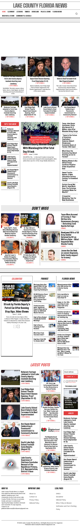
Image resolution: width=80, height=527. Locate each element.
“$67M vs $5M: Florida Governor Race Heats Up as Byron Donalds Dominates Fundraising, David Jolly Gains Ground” (64, 326)
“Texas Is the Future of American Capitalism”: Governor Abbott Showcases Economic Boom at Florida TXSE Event (69, 141)
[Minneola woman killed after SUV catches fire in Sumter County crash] (75, 285)
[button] (76, 14)
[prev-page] (14, 326)
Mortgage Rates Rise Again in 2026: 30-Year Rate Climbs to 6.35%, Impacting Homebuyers (41, 287)
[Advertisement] (40, 38)
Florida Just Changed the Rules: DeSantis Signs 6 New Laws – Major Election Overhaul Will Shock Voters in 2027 (64, 339)
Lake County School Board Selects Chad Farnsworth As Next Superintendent (66, 78)
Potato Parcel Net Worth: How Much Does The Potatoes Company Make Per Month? (69, 188)
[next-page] (18, 326)
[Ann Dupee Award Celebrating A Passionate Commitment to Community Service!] (70, 102)
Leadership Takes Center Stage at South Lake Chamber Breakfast (51, 468)
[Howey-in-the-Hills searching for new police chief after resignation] (75, 303)
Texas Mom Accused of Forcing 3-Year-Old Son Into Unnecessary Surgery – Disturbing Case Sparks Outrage (70, 220)
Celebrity (10, 237)
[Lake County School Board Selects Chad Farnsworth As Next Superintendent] (66, 66)
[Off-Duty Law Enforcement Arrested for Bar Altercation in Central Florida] (50, 376)
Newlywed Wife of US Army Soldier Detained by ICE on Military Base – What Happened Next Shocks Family (70, 238)
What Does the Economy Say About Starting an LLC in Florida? (69, 154)
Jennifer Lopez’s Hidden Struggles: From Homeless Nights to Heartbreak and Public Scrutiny (10, 258)
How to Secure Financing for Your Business (39, 326)
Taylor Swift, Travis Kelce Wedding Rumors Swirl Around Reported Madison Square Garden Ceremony (10, 231)
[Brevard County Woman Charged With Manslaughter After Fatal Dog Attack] (40, 133)
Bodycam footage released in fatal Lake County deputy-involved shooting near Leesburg (10, 111)
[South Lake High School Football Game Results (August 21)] (3, 183)
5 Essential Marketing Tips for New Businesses (69, 198)
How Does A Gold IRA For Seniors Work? (40, 340)
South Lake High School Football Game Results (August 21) (12, 185)
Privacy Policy (72, 382)
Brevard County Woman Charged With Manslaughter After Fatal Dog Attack (39, 148)
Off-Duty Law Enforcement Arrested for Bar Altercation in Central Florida (51, 386)
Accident (29, 237)
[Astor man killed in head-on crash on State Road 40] (75, 295)
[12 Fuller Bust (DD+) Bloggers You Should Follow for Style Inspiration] (30, 247)
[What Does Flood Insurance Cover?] (52, 333)
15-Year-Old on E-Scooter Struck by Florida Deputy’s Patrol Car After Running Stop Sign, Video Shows (29, 231)
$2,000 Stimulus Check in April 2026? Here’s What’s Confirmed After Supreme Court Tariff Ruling (41, 297)
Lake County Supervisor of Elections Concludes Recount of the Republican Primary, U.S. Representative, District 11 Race (29, 464)
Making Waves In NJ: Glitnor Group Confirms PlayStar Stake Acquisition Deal (70, 165)
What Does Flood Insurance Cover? (39, 334)
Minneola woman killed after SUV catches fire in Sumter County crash (64, 287)
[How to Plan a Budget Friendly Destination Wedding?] (52, 318)
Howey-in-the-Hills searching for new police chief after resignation (63, 304)
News (25, 154)
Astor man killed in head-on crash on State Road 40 (63, 296)
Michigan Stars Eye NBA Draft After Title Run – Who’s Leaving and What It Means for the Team (64, 351)
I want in (70, 376)
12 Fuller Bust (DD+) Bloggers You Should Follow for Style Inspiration (29, 258)
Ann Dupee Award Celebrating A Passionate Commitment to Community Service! (70, 111)
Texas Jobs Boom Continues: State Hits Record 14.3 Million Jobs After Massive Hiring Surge (70, 127)
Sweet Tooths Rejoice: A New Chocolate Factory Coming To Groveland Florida (70, 176)
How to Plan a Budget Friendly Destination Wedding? (40, 319)
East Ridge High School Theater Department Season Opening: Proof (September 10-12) (40, 78)
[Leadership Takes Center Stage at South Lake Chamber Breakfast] (50, 460)
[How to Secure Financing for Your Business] (52, 326)
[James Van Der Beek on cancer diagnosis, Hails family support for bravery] (50, 255)
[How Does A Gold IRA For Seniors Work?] (52, 340)
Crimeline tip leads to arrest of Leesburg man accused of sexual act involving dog (64, 314)
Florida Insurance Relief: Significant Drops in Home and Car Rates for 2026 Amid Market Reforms (40, 309)
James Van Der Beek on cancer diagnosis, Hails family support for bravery (69, 254)
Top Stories (13, 85)
